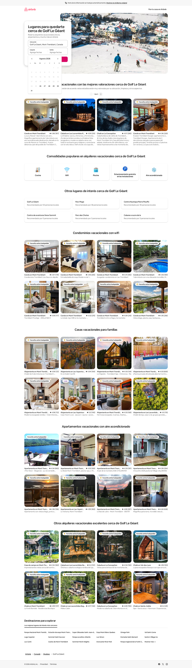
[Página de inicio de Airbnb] (30, 9)
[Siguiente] (101, 94)
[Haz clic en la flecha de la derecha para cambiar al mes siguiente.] (57, 58)
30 (58, 86)
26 (40, 86)
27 (45, 86)
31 (31, 91)
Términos (53, 664)
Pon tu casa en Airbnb (157, 9)
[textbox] (38, 52)
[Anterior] (91, 94)
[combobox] (48, 44)
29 (53, 86)
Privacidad (44, 664)
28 (49, 86)
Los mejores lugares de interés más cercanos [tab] (40, 625)
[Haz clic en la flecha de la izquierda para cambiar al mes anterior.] (32, 58)
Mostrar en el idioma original (116, 3)
